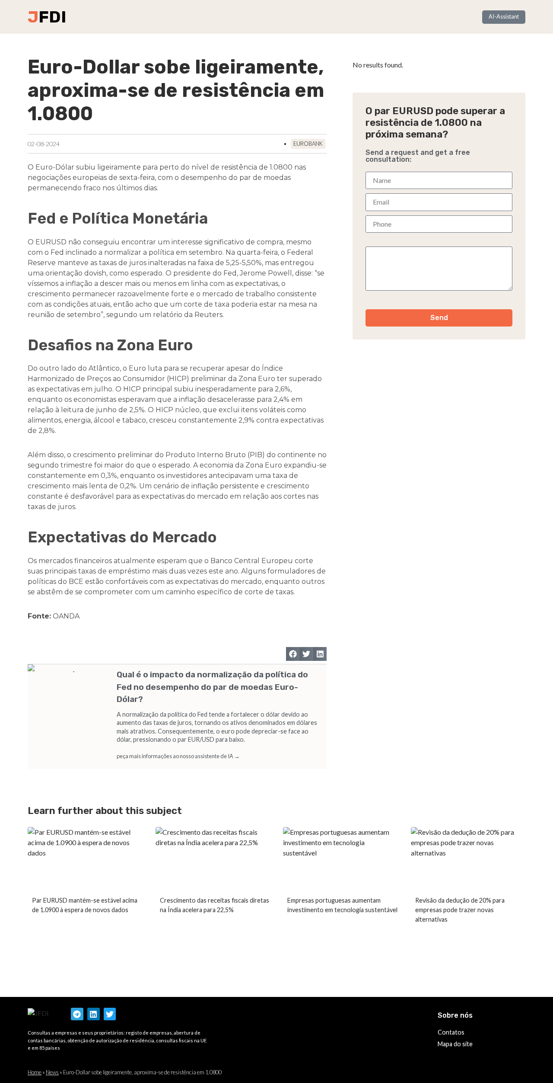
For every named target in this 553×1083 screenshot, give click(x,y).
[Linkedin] (93, 1014)
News (52, 1072)
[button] (293, 654)
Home (34, 1072)
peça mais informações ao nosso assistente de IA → (178, 756)
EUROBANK (308, 143)
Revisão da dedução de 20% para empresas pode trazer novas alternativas (460, 910)
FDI (52, 17)
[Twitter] (110, 1014)
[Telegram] (77, 1014)
